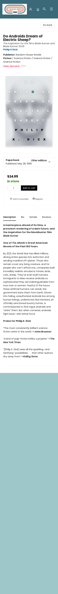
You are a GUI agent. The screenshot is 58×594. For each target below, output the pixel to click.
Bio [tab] (22, 217)
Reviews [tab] (46, 217)
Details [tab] (33, 217)
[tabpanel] (29, 294)
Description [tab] (9, 217)
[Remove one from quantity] (9, 188)
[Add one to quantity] (18, 188)
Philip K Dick (10, 49)
